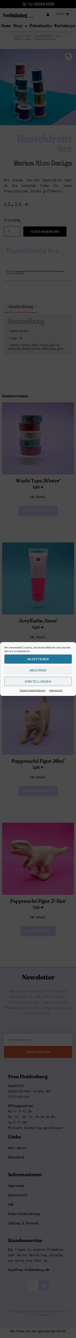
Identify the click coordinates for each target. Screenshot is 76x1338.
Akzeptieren (38, 659)
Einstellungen (38, 681)
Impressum (55, 690)
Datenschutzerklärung (32, 690)
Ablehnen (38, 670)
